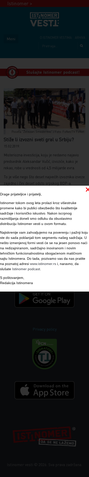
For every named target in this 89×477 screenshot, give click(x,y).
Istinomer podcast (26, 269)
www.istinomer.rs (43, 264)
